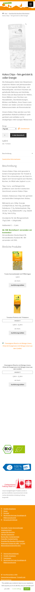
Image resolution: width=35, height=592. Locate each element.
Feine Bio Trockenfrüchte (10, 414)
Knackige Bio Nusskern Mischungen (19, 13)
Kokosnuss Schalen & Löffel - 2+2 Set (13, 543)
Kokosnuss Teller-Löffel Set (11, 425)
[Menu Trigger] (30, 4)
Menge (4, 126)
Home (6, 511)
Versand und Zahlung (10, 434)
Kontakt (6, 513)
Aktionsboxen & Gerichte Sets (12, 421)
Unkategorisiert (6, 530)
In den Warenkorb (18, 135)
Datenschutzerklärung (11, 554)
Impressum (7, 558)
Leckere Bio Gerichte (9, 399)
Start (5, 13)
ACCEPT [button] (27, 589)
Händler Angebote (10, 509)
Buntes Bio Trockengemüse (11, 410)
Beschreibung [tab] (6, 153)
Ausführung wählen (17, 285)
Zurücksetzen (24, 129)
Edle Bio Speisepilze (9, 407)
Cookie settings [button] (16, 589)
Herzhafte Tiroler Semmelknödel (12, 403)
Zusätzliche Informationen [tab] (11, 159)
